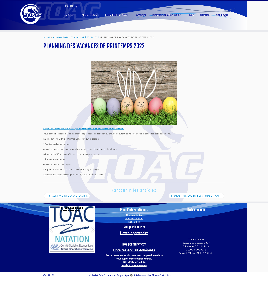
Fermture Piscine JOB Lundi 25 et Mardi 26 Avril (196, 195)
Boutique (141, 15)
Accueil (46, 37)
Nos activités (89, 15)
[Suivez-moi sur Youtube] (72, 6)
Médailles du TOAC (116, 15)
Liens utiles (134, 221)
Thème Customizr (161, 275)
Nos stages (222, 15)
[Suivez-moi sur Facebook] (67, 6)
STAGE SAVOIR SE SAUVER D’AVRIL (66, 195)
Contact (204, 15)
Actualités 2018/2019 (63, 37)
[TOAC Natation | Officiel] (31, 14)
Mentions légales (134, 218)
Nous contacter (134, 215)
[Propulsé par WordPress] (131, 275)
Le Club (69, 15)
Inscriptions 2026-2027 (166, 15)
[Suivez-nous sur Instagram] (77, 6)
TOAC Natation (106, 275)
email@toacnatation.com (134, 265)
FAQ (191, 15)
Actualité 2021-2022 (88, 37)
